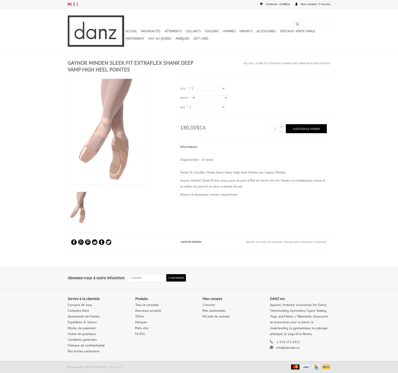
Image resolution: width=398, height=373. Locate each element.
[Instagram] (326, 278)
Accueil (131, 31)
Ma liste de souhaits (216, 316)
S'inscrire (208, 305)
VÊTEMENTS (173, 31)
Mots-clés (142, 328)
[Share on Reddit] (94, 242)
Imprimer (321, 242)
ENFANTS (246, 31)
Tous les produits (147, 305)
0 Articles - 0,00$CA (277, 4)
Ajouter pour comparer (299, 242)
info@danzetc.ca (287, 348)
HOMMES (229, 31)
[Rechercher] (297, 24)
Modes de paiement (82, 328)
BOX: (183, 107)
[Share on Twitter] (108, 242)
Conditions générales (82, 340)
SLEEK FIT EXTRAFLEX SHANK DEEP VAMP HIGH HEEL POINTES (293, 63)
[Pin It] (88, 242)
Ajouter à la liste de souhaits (264, 242)
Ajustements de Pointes (84, 316)
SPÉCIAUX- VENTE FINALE (297, 31)
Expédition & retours (82, 322)
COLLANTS (193, 31)
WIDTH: (185, 98)
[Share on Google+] (81, 242)
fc (75, 4)
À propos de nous (80, 305)
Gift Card (200, 38)
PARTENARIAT (135, 38)
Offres (139, 316)
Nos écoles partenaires (84, 351)
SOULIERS (212, 31)
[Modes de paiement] (295, 366)
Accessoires (266, 31)
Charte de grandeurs (82, 334)
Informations (188, 147)
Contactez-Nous (78, 310)
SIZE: (184, 88)
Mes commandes (214, 310)
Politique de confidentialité (86, 345)
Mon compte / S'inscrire (315, 4)
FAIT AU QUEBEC (160, 38)
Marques (183, 38)
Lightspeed (114, 367)
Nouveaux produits (148, 310)
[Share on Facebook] (74, 242)
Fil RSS (140, 334)
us (69, 4)
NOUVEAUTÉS (151, 31)
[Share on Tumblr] (101, 242)
